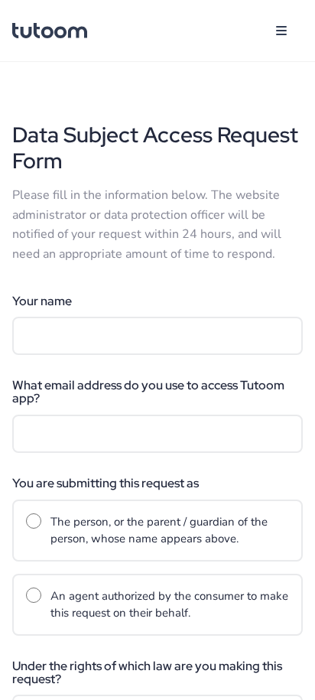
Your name (42, 301)
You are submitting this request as (105, 483)
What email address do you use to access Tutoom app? (148, 392)
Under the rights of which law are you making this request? (147, 673)
